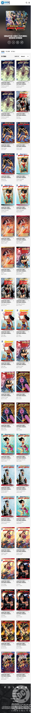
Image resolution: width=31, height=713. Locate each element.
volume (8, 51)
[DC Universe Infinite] (5, 2)
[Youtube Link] (18, 687)
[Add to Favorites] (9, 42)
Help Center (15, 691)
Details (13, 51)
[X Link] (13, 687)
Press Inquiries (15, 704)
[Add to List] (13, 42)
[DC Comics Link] (26, 687)
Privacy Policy (15, 696)
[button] (26, 3)
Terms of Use (15, 693)
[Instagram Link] (9, 687)
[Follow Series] (17, 42)
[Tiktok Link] (22, 687)
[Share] (21, 42)
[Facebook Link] (5, 687)
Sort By (17, 56)
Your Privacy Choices (15, 698)
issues (2, 51)
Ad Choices (15, 701)
